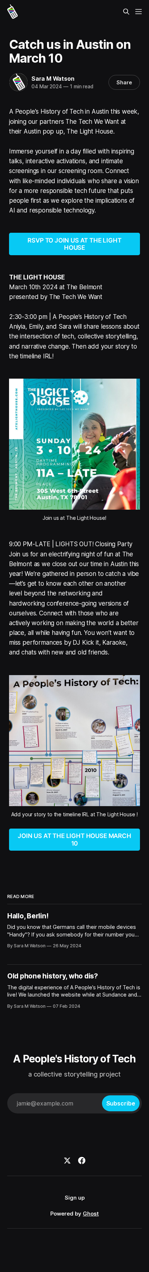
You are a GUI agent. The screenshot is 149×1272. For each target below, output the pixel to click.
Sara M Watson (52, 78)
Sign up (75, 1197)
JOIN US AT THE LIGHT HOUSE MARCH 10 (74, 839)
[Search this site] (126, 11)
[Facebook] (81, 1160)
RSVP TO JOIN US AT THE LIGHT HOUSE (74, 244)
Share (124, 82)
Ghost (91, 1213)
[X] (67, 1160)
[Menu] (138, 11)
